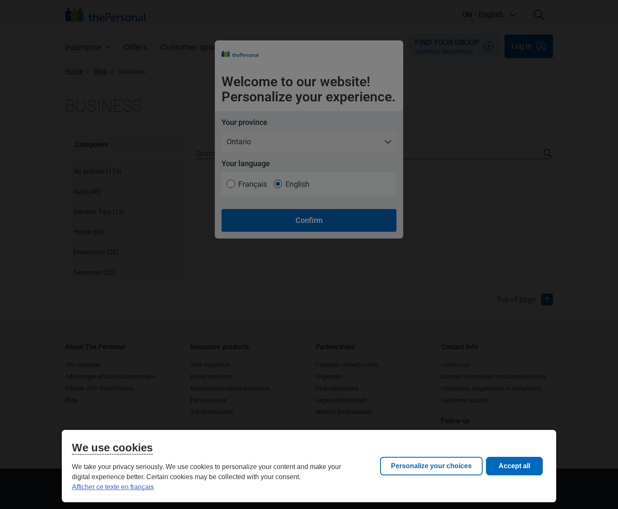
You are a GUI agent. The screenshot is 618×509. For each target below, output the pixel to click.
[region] (309, 466)
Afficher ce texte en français (113, 486)
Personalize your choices (431, 465)
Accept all (514, 465)
